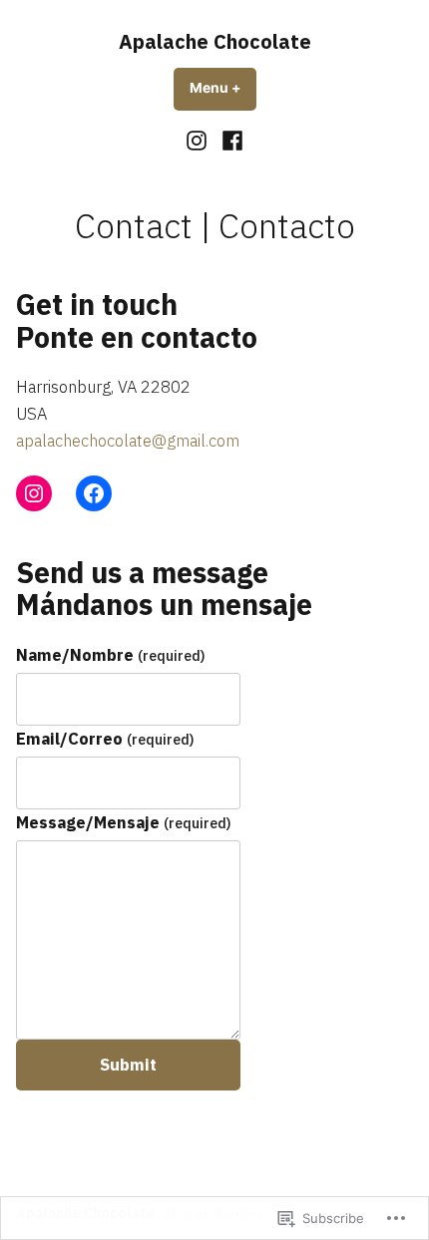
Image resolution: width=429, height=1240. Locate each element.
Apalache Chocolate (215, 41)
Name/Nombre (111, 655)
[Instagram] (199, 141)
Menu (223, 88)
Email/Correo (105, 739)
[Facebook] (229, 141)
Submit (128, 1065)
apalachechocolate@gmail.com (127, 441)
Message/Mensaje (123, 822)
